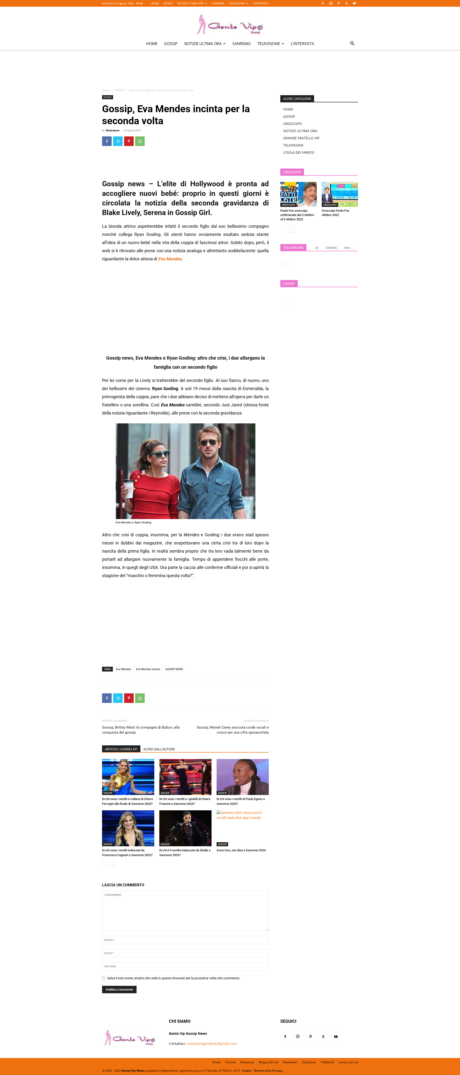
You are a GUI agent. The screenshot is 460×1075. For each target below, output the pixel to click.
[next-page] (113, 865)
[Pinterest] (338, 3)
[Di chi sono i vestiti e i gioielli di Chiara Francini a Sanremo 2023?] (185, 777)
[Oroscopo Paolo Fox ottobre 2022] (340, 194)
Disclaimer (309, 1062)
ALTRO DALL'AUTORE (159, 749)
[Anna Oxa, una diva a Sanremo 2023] (243, 828)
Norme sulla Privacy (268, 1071)
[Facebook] (322, 3)
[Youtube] (354, 3)
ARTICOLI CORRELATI (121, 749)
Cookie (247, 1071)
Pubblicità (327, 1062)
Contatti (230, 1062)
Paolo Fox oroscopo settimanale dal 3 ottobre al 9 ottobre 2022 (297, 215)
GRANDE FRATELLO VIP (301, 138)
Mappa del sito (268, 1062)
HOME (155, 3)
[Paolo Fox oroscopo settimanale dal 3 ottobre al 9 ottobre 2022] (298, 194)
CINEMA (331, 248)
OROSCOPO (292, 123)
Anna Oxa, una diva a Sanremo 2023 (241, 850)
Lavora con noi (348, 1062)
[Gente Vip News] (230, 22)
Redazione (113, 130)
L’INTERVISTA (261, 3)
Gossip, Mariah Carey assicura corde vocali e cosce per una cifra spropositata (233, 730)
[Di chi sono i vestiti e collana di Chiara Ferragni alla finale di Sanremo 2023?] (128, 777)
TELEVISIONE (237, 3)
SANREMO (218, 3)
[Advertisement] (230, 72)
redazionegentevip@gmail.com (212, 1043)
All (316, 248)
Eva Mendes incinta (148, 669)
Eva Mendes (123, 669)
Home (106, 90)
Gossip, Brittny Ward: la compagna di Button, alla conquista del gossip (141, 730)
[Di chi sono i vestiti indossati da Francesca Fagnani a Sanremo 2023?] (128, 828)
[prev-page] (105, 865)
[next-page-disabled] (291, 266)
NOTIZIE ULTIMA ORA (190, 3)
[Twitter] (346, 3)
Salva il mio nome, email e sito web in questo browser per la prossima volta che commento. (173, 978)
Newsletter (290, 1062)
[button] (352, 44)
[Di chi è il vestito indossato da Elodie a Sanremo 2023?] (185, 828)
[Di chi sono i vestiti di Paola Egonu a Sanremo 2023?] (243, 777)
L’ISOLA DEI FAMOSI (298, 152)
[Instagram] (330, 3)
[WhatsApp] (140, 141)
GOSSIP (168, 3)
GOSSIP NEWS (174, 669)
